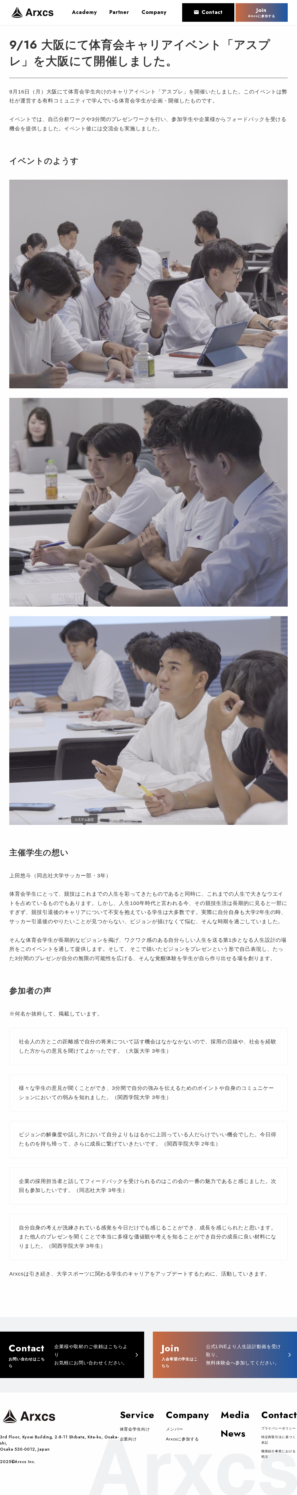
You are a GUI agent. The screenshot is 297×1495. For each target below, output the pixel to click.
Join (261, 12)
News (233, 1433)
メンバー (174, 1429)
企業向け (128, 1439)
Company (187, 1415)
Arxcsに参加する (182, 1439)
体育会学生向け (135, 1429)
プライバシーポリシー (278, 1428)
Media (235, 1415)
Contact (212, 12)
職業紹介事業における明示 (278, 1454)
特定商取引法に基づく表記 (278, 1439)
